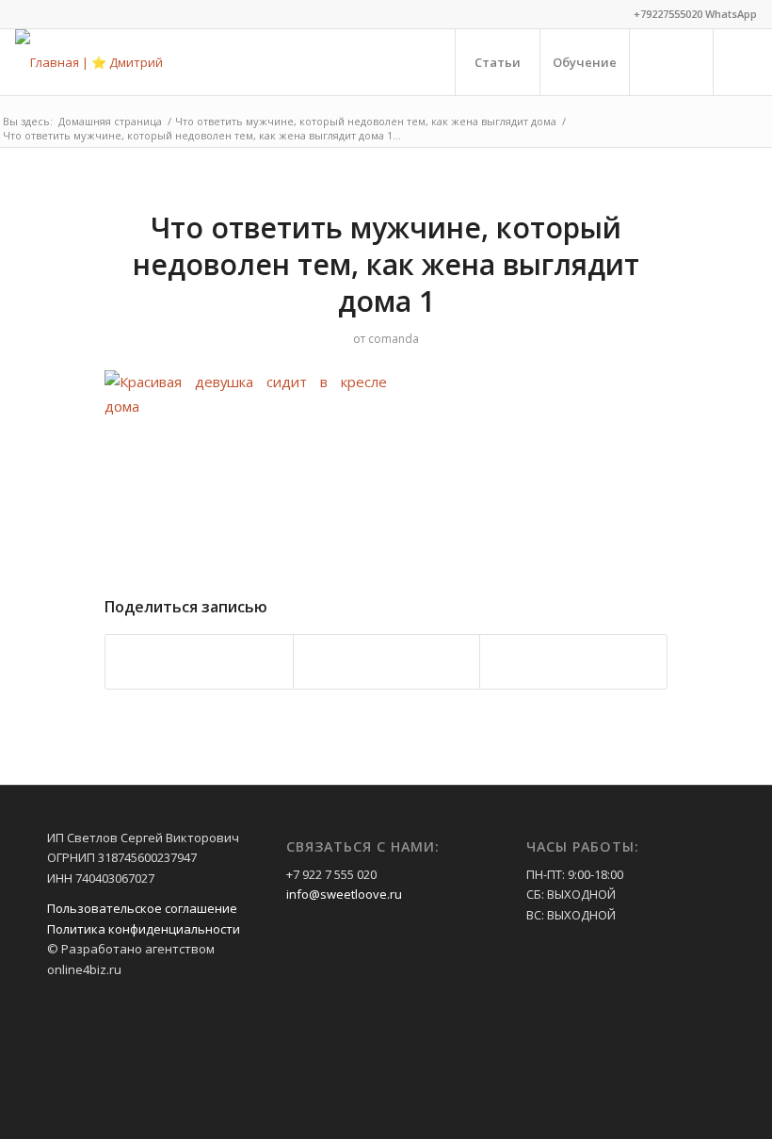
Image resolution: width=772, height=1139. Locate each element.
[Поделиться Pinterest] (199, 661)
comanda (393, 339)
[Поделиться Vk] (387, 661)
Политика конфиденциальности (143, 928)
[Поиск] (671, 62)
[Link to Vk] (743, 61)
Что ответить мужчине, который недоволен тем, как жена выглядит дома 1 (386, 264)
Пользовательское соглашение (142, 908)
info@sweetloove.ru (344, 894)
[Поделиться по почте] (573, 661)
